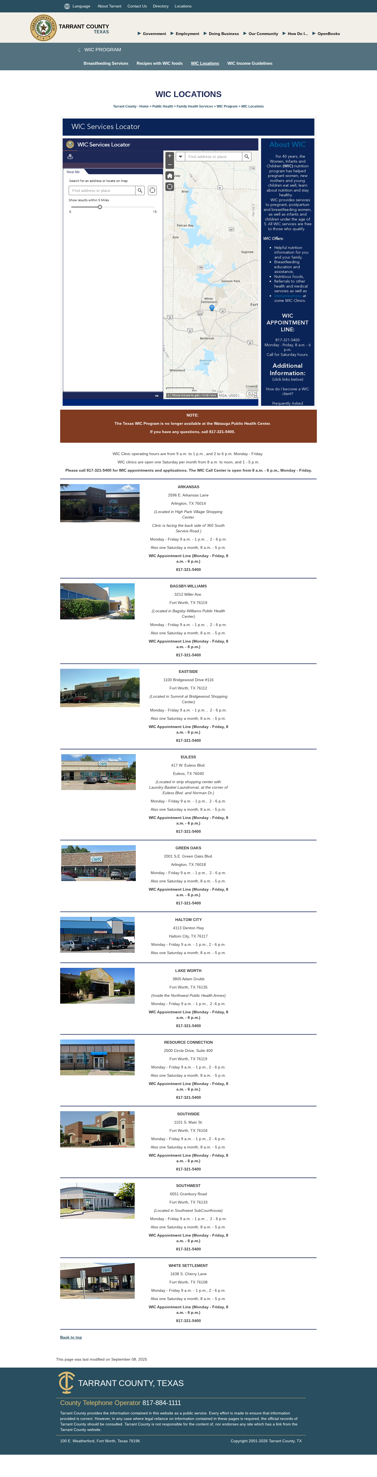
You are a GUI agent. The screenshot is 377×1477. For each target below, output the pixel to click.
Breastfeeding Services (106, 63)
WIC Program (102, 49)
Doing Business (224, 33)
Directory (161, 6)
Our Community (263, 33)
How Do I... (298, 33)
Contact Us (137, 6)
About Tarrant (109, 6)
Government (154, 33)
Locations (183, 6)
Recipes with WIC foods (160, 63)
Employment (187, 33)
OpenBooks (329, 33)
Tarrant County (84, 26)
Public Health (162, 106)
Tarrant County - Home (131, 106)
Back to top (71, 1337)
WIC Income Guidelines (249, 63)
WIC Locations (205, 63)
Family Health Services (195, 106)
